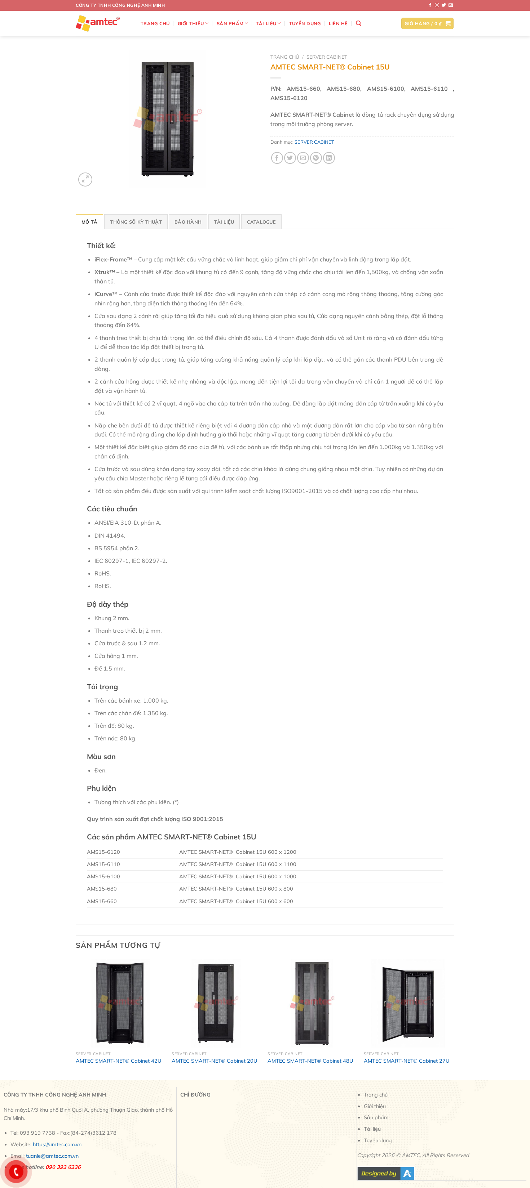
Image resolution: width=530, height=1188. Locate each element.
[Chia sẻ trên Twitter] (290, 158)
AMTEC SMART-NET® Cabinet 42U (119, 1061)
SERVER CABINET (326, 57)
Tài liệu (266, 23)
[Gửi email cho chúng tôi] (451, 5)
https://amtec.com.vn (57, 1144)
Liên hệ (338, 23)
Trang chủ (155, 23)
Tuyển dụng (305, 23)
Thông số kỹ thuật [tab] (136, 222)
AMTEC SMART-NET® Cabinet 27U (407, 1061)
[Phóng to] (85, 179)
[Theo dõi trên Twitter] (444, 5)
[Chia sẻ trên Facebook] (277, 158)
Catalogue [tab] (261, 222)
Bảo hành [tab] (188, 222)
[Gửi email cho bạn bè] (303, 158)
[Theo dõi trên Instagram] (437, 5)
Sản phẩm (230, 23)
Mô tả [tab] (89, 222)
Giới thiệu (191, 23)
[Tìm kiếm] (358, 23)
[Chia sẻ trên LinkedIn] (329, 158)
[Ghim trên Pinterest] (316, 158)
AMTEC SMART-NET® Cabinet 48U (310, 1061)
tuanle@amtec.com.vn (52, 1156)
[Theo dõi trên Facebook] (430, 5)
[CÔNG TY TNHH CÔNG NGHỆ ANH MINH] (103, 23)
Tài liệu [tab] (224, 222)
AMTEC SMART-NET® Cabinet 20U (214, 1061)
